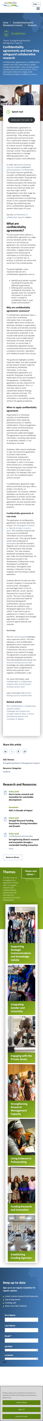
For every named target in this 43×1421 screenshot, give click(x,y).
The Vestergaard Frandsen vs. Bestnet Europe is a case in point (21, 528)
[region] (21, 1403)
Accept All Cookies (21, 1416)
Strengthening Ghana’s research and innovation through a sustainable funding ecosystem (24, 842)
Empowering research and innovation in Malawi (17, 717)
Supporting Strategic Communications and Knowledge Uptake (21, 935)
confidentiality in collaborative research (17, 215)
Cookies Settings (21, 1402)
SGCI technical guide (18, 636)
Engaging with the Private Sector (21, 1039)
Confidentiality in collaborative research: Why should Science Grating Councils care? (19, 684)
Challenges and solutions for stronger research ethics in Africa (20, 712)
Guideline (6, 772)
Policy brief (14, 792)
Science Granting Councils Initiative (19, 166)
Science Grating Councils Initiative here (19, 694)
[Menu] (37, 9)
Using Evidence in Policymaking (21, 1142)
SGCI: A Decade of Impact (20, 810)
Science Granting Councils (17, 662)
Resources (32, 25)
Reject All (21, 1409)
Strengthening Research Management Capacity (21, 763)
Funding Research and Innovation (21, 836)
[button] (21, 120)
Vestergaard (11, 543)
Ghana (11, 849)
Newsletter (14, 807)
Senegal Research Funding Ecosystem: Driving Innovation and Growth (23, 824)
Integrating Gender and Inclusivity (21, 990)
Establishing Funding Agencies (21, 1238)
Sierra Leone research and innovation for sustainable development (21, 797)
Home (5, 22)
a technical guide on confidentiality (20, 168)
